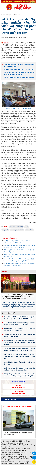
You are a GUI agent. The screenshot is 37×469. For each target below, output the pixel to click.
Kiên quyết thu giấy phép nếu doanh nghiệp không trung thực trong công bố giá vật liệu (19, 246)
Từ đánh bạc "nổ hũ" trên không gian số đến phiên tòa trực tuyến (19, 335)
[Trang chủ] (18, 7)
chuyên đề (5, 230)
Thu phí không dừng (8, 468)
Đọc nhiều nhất (8, 313)
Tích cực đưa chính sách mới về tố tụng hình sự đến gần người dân (19, 255)
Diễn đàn (17, 15)
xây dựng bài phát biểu (17, 230)
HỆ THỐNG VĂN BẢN (18, 381)
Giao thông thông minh (20, 466)
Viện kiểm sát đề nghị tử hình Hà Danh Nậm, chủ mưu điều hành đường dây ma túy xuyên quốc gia (19, 342)
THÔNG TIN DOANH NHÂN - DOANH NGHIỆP (17, 407)
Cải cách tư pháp (6, 15)
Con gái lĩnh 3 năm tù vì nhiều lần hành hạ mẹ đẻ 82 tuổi (19, 363)
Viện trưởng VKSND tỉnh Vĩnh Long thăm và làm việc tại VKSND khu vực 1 (19, 330)
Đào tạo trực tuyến (21, 468)
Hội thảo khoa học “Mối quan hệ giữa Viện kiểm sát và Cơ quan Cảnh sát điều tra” (19, 242)
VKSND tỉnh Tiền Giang (16, 226)
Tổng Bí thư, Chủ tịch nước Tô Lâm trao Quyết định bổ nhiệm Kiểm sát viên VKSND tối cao (19, 318)
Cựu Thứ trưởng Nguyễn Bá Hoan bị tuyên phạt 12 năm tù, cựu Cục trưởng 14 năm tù (19, 349)
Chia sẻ (34, 453)
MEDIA (4, 272)
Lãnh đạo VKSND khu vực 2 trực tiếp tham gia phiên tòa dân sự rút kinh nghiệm (19, 369)
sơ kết (26, 226)
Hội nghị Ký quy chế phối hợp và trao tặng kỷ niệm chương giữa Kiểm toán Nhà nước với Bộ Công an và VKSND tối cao (18, 296)
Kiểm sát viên (29, 230)
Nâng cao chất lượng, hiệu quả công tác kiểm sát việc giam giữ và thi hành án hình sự (19, 264)
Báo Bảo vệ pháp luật (9, 399)
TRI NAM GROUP (7, 466)
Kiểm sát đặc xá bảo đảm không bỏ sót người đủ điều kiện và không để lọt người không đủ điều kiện (19, 260)
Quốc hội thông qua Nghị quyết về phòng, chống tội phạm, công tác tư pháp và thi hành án (19, 356)
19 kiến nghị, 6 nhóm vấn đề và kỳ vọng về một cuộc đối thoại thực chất (19, 251)
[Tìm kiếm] (34, 462)
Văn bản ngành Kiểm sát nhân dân (18, 392)
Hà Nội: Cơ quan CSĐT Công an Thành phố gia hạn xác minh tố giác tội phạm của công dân (19, 375)
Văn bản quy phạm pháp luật (18, 386)
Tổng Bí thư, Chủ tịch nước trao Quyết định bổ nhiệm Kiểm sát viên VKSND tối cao (19, 324)
